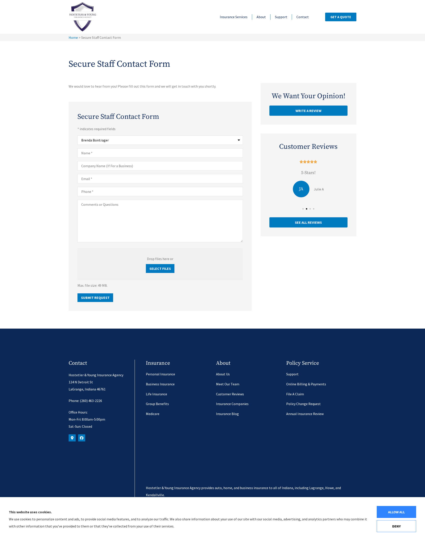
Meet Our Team (227, 384)
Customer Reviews (230, 394)
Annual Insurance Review (305, 414)
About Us (223, 374)
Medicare (152, 414)
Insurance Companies (232, 404)
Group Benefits (157, 404)
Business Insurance (160, 384)
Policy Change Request (303, 404)
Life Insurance (156, 394)
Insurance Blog (227, 414)
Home (73, 37)
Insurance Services (233, 17)
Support (281, 17)
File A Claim (295, 394)
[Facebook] (81, 437)
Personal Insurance (160, 374)
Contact (302, 17)
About (261, 17)
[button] (303, 209)
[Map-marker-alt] (72, 437)
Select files (160, 268)
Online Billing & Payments (306, 384)
